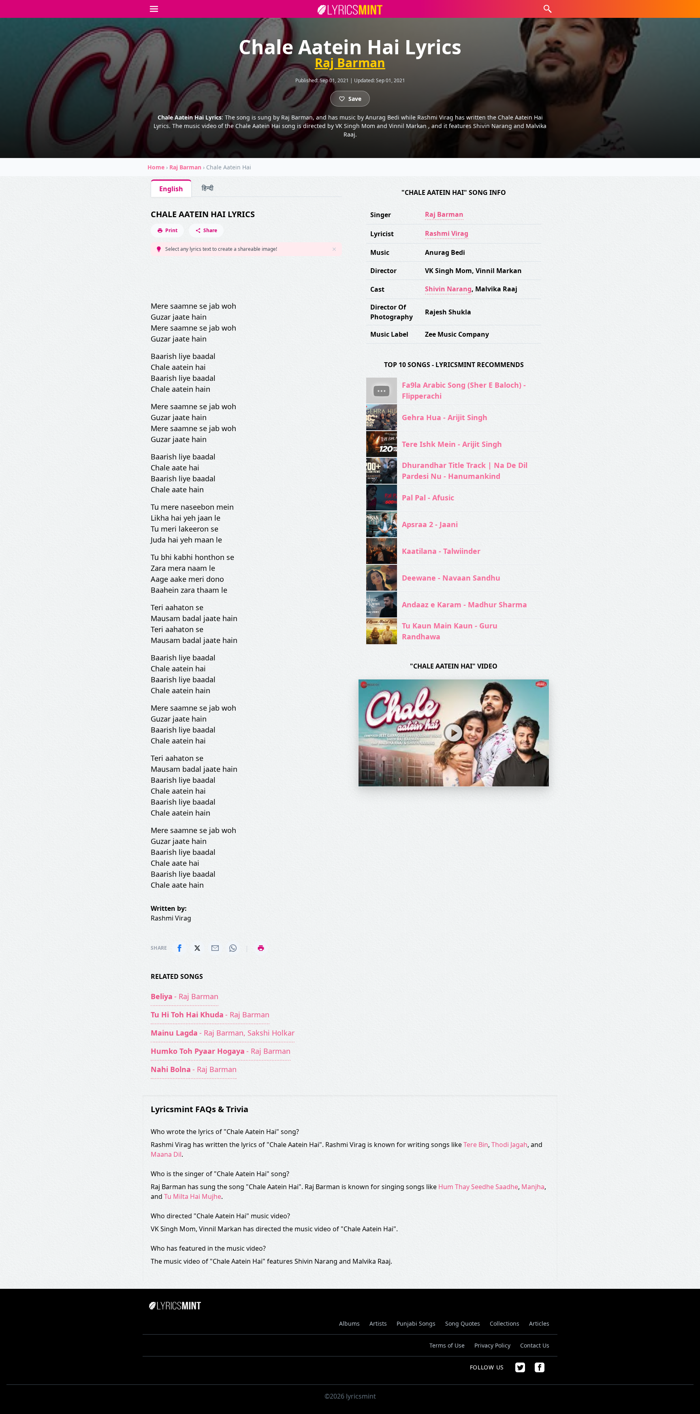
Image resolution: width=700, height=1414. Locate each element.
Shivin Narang (448, 288)
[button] (154, 8)
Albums (349, 1323)
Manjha (532, 1186)
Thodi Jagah (509, 1144)
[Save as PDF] (261, 948)
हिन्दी (207, 188)
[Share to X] (197, 948)
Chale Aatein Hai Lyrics (203, 214)
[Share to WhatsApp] (233, 948)
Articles (539, 1323)
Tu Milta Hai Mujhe (192, 1196)
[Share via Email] (215, 948)
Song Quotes (462, 1323)
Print (171, 230)
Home (155, 167)
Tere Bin (475, 1144)
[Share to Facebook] (179, 948)
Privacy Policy (492, 1345)
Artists (378, 1323)
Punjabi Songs (416, 1323)
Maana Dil (166, 1154)
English (171, 188)
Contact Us (534, 1345)
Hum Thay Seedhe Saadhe (478, 1186)
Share (210, 230)
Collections (504, 1323)
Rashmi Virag (446, 233)
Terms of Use (447, 1345)
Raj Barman (350, 63)
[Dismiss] (334, 249)
